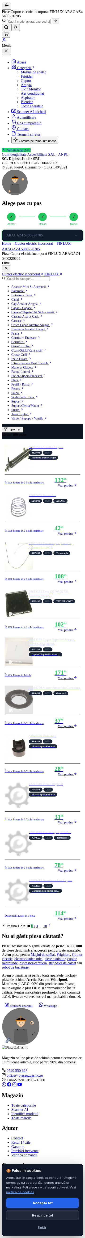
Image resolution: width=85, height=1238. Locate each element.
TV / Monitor (31, 89)
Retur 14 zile (20, 1142)
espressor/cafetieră (33, 963)
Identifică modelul (24, 1114)
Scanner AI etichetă (31, 112)
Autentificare (26, 117)
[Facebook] (9, 1085)
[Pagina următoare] (49, 926)
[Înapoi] (6, 6)
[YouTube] (19, 1085)
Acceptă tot (43, 1203)
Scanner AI (19, 1110)
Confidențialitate (14, 154)
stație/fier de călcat (62, 963)
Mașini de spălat (43, 955)
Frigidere (63, 955)
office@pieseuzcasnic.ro (25, 1075)
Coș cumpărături (29, 123)
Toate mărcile (21, 1118)
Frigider (27, 76)
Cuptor (26, 81)
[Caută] (55, 21)
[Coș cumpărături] (6, 34)
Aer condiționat (32, 93)
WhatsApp (50, 1005)
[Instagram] (14, 1085)
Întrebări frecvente (24, 1151)
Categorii (24, 68)
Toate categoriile (23, 1105)
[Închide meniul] (6, 51)
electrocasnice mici (28, 959)
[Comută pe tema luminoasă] (15, 27)
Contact (23, 129)
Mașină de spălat (33, 72)
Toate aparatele (32, 106)
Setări (42, 1227)
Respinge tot (42, 1215)
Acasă (21, 62)
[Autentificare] (4, 41)
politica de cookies (20, 1192)
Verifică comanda (24, 1155)
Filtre (14, 430)
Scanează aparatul (21, 1005)
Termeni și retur (28, 134)
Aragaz (26, 85)
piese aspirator (54, 959)
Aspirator (28, 98)
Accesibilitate (37, 154)
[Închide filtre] (6, 268)
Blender (27, 102)
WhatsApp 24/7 (18, 150)
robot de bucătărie (15, 967)
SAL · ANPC (58, 154)
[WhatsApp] (4, 1085)
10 (45, 926)
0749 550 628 (17, 1071)
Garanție (17, 1147)
